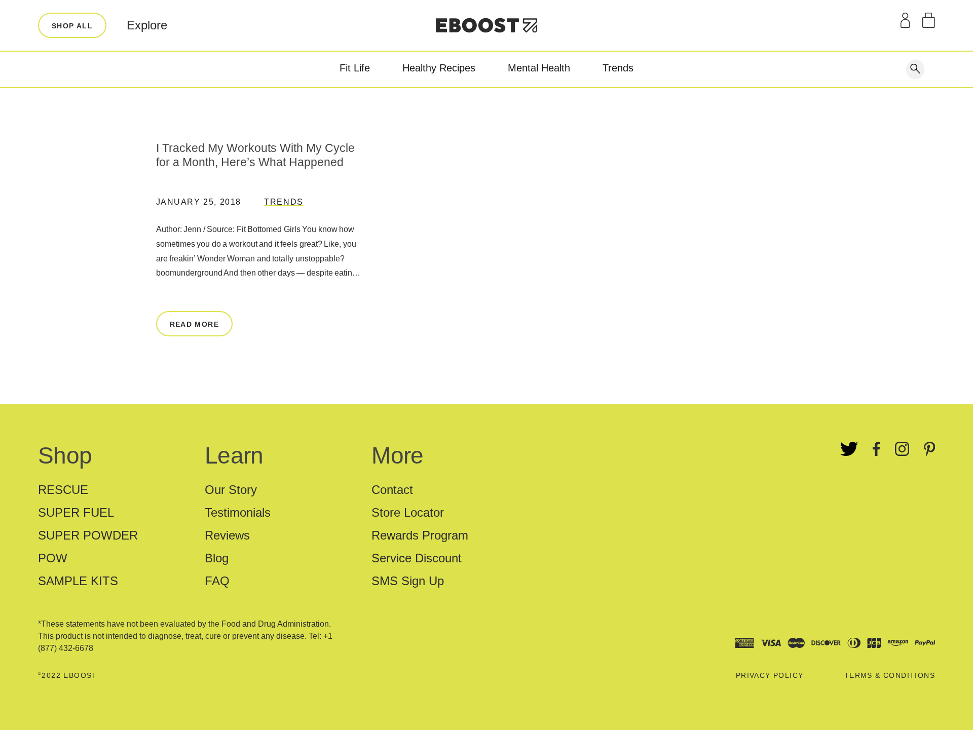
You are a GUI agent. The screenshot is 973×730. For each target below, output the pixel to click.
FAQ (217, 581)
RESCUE (63, 489)
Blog (217, 558)
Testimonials (238, 512)
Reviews (227, 535)
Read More (194, 324)
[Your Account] (905, 20)
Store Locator (407, 512)
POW (52, 558)
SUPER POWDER (88, 535)
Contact (392, 489)
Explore (147, 25)
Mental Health (539, 67)
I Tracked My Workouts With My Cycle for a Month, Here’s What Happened (255, 155)
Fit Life (355, 67)
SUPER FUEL (76, 512)
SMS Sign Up (407, 581)
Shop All (72, 26)
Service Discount (416, 558)
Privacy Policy (770, 675)
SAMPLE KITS (78, 581)
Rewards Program (419, 535)
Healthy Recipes (438, 67)
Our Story (231, 489)
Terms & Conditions (889, 675)
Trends (618, 67)
